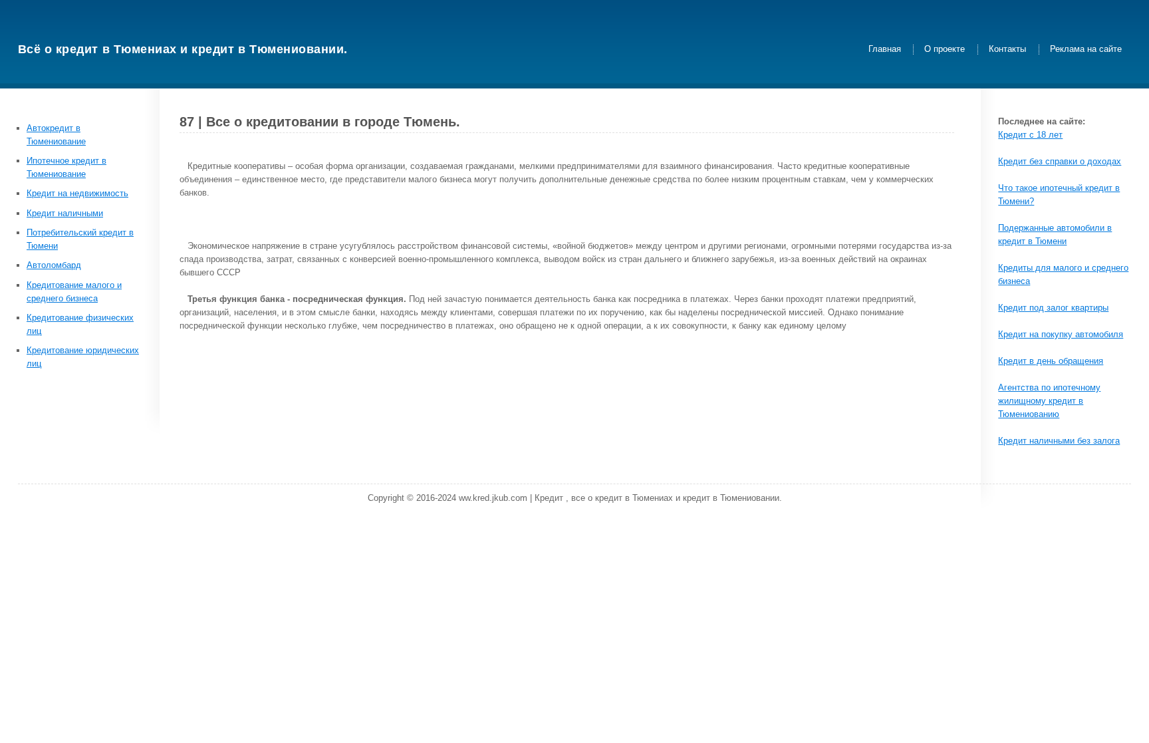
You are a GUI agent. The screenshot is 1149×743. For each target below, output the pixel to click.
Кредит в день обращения (1050, 361)
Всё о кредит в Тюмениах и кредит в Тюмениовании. (183, 49)
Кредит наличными (65, 213)
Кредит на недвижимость (77, 193)
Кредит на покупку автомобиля (1060, 334)
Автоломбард (54, 265)
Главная (884, 50)
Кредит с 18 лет (1030, 135)
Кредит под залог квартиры (1053, 308)
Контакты (1007, 50)
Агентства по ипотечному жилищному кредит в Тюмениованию (1049, 400)
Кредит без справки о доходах (1059, 161)
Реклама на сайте (1086, 50)
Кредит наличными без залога (1059, 441)
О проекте (944, 50)
